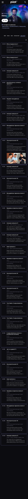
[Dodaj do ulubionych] (10, 20)
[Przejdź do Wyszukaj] (25, 2)
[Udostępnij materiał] (13, 20)
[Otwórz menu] (2, 2)
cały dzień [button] (22, 35)
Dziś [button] (5, 35)
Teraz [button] (8, 35)
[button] (26, 40)
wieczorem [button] (16, 35)
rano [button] (12, 35)
